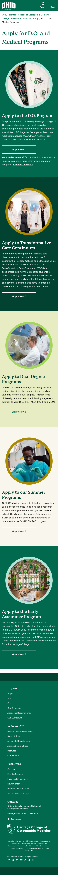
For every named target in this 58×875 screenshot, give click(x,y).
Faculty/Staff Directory (17, 778)
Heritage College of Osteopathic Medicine (29, 14)
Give (9, 703)
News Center (13, 783)
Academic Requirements (19, 712)
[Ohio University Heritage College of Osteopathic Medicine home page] (29, 833)
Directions (16, 819)
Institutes (11, 750)
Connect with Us (22, 164)
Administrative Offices (17, 745)
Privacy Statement (18, 848)
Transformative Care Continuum (19, 268)
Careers (11, 769)
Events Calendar (15, 774)
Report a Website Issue (18, 788)
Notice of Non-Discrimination (39, 846)
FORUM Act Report (29, 843)
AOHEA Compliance (30, 841)
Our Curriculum (14, 717)
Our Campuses (14, 708)
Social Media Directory (18, 793)
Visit (9, 698)
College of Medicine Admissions (17, 18)
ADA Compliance (14, 841)
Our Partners (13, 755)
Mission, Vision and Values (20, 731)
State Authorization (34, 848)
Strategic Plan (13, 736)
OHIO (4, 14)
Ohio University (18, 856)
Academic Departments (18, 741)
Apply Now (18, 149)
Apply (10, 693)
